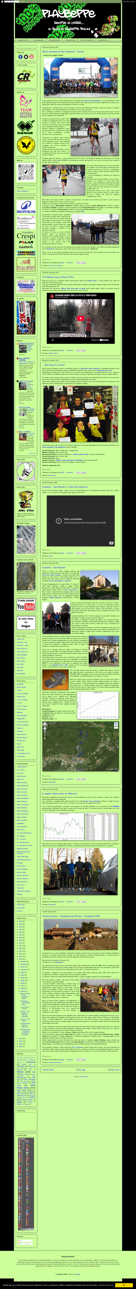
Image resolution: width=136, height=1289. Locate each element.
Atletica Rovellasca (23, 811)
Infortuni (30, 1093)
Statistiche (20, 1104)
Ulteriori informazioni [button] (106, 1285)
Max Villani (20, 664)
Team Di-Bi (20, 888)
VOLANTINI (70, 40)
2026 (20, 921)
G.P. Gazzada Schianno (24, 833)
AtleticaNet (20, 684)
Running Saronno (22, 882)
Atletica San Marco (22, 814)
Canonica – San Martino (53, 567)
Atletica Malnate (22, 808)
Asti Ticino (20, 773)
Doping (30, 1070)
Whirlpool (19, 894)
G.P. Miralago (21, 836)
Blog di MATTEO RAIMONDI (24, 359)
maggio (23, 980)
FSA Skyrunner (21, 709)
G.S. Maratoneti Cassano (24, 845)
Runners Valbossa (22, 878)
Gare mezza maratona (55, 265)
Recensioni (29, 1101)
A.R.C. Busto (21, 770)
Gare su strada (28, 1092)
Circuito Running (22, 826)
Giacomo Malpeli (22, 655)
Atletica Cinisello (22, 792)
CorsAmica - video (22, 645)
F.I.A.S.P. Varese (22, 700)
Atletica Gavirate (22, 801)
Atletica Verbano (22, 817)
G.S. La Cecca (21, 839)
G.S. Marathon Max (23, 842)
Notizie (56, 353)
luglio (22, 975)
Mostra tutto (32, 453)
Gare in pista (24, 1081)
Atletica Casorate (22, 789)
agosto (23, 972)
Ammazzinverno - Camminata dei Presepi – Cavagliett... (25, 1032)
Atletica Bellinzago (22, 786)
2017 (20, 945)
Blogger (78, 1274)
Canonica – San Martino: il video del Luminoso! (65, 486)
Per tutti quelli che (22, 722)
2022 (20, 932)
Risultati (19, 1102)
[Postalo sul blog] (79, 263)
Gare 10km (27, 1057)
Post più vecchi (113, 1070)
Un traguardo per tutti (23, 753)
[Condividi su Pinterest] (85, 263)
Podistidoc (20, 731)
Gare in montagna (29, 1059)
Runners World (21, 734)
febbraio (23, 988)
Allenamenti (52, 475)
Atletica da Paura (22, 795)
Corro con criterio (25, 407)
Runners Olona (21, 872)
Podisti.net (50, 249)
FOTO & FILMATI (86, 40)
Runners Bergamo (22, 869)
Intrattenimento (21, 1095)
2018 (20, 943)
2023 (20, 929)
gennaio (23, 991)
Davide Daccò (21, 696)
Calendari (20, 1066)
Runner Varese (21, 866)
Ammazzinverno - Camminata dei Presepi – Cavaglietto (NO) (71, 915)
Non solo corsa (23, 1097)
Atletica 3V (20, 779)
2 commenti (69, 350)
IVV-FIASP (32, 1095)
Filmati (51, 353)
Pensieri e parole (26, 1099)
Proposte (19, 1101)
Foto (33, 1072)
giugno (23, 977)
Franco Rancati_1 (22, 648)
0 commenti (69, 779)
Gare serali (21, 1090)
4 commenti (69, 262)
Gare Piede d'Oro (26, 1086)
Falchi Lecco (21, 830)
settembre (24, 969)
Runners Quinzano (22, 875)
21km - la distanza (25, 432)
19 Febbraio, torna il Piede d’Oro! (58, 276)
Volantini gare (21, 756)
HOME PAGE (23, 40)
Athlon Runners (21, 776)
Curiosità (19, 1070)
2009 (20, 1044)
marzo (23, 986)
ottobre (23, 967)
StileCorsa (20, 670)
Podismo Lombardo (23, 725)
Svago (27, 1104)
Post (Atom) (84, 1076)
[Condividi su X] (81, 263)
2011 (20, 1038)
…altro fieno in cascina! (53, 364)
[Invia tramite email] (77, 263)
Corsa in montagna (22, 693)
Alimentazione (20, 1062)
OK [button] (124, 1285)
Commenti (32, 1066)
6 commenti (69, 472)
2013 (20, 956)
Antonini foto (20, 639)
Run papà (20, 863)
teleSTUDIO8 (21, 674)
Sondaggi (30, 1102)
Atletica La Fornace (23, 804)
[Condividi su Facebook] (83, 263)
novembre (24, 964)
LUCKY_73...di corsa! (26, 381)
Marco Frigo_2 (21, 661)
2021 (20, 935)
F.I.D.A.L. (20, 703)
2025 (20, 924)
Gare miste (19, 1057)
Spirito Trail (20, 747)
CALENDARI (38, 40)
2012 (20, 959)
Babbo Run (26, 1064)
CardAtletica (20, 823)
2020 (20, 937)
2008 (20, 1046)
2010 (20, 1041)
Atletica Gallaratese (23, 798)
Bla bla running (21, 687)
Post (21, 1241)
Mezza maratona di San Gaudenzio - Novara (63, 51)
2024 (20, 927)
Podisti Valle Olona (22, 856)
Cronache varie (26, 1068)
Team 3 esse (21, 885)
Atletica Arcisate (22, 782)
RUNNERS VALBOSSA (26, 344)
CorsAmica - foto (22, 642)
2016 (20, 948)
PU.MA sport (21, 905)
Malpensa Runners (22, 848)
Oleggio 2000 (21, 718)
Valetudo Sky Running (23, 891)
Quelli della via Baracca (24, 860)
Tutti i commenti (24, 1244)
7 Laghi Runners (22, 767)
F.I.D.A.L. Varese (22, 706)
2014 (20, 954)
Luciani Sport (21, 908)
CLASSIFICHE (54, 40)
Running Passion (22, 737)
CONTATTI (102, 40)
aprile (22, 983)
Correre (19, 690)
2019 (20, 940)
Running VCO (21, 740)
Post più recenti (48, 1070)
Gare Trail (20, 1093)
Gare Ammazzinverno (55, 1062)
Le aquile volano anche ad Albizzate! (59, 793)
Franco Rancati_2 (22, 652)
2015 (20, 951)
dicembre (24, 961)
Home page (80, 1070)
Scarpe (19, 744)
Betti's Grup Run (22, 820)
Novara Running (21, 715)
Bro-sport (19, 911)
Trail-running (20, 750)
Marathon (19, 712)
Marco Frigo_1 (21, 658)
